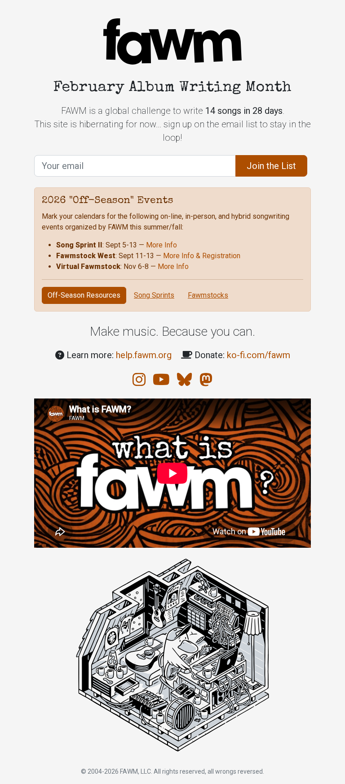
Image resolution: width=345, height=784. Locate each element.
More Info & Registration (201, 255)
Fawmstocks (208, 295)
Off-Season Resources (84, 295)
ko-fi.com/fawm (258, 355)
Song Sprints (154, 295)
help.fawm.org (144, 355)
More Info (161, 245)
